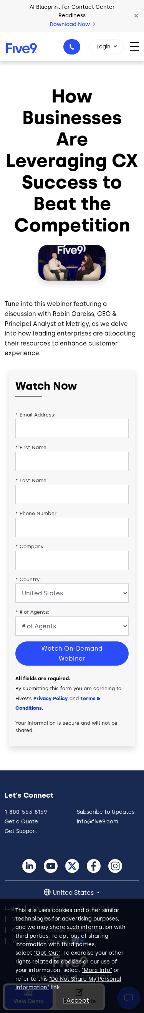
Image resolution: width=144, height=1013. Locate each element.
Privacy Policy (50, 698)
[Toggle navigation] (137, 46)
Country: (28, 579)
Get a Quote (21, 821)
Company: (30, 546)
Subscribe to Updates (105, 812)
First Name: (31, 447)
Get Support (21, 831)
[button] (136, 16)
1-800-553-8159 (71, 47)
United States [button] (74, 892)
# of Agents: (32, 612)
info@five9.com (97, 821)
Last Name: (31, 480)
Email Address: (35, 415)
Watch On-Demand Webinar (72, 653)
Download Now (70, 24)
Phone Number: (36, 513)
